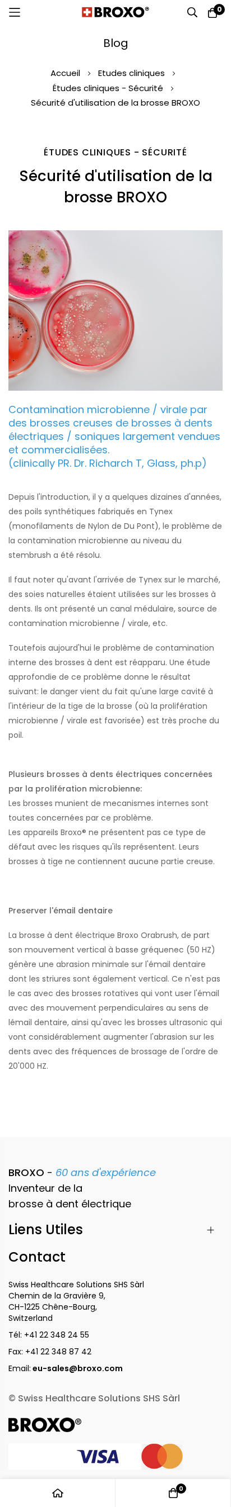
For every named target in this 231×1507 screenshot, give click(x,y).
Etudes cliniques (132, 73)
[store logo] (115, 12)
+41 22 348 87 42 (58, 1351)
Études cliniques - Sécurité (109, 88)
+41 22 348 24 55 (56, 1334)
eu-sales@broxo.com (78, 1368)
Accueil (66, 73)
